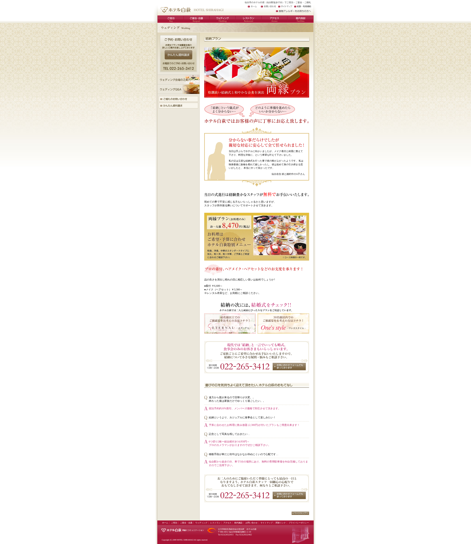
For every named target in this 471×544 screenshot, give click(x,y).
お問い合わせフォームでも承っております (289, 366)
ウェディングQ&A (178, 89)
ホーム (252, 6)
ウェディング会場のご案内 (178, 79)
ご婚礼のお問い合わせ (178, 99)
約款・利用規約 (302, 6)
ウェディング (223, 19)
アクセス (274, 19)
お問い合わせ (268, 6)
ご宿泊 (170, 19)
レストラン (248, 19)
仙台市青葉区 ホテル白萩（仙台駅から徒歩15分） (192, 10)
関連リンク (281, 523)
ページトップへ (300, 513)
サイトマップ (285, 6)
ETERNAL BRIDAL (230, 323)
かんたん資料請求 (178, 54)
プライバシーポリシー (299, 523)
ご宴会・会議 (197, 19)
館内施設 (300, 19)
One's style (283, 323)
